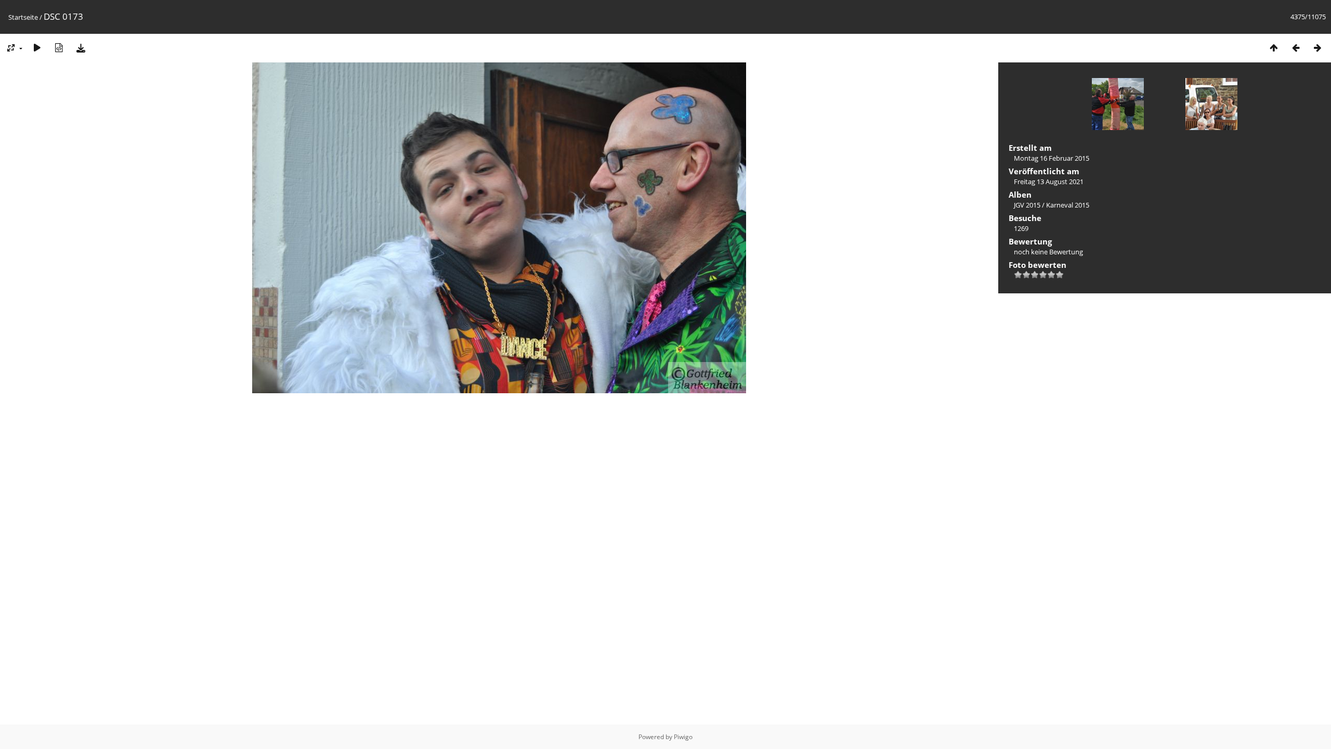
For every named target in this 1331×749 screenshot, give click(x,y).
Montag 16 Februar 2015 (1051, 158)
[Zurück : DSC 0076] (1296, 48)
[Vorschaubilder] (1274, 48)
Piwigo (683, 736)
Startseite (23, 17)
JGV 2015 (1027, 205)
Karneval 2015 (1067, 205)
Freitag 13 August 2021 (1049, 181)
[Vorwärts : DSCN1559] (1317, 48)
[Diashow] (37, 48)
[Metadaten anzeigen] (59, 48)
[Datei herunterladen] (81, 48)
